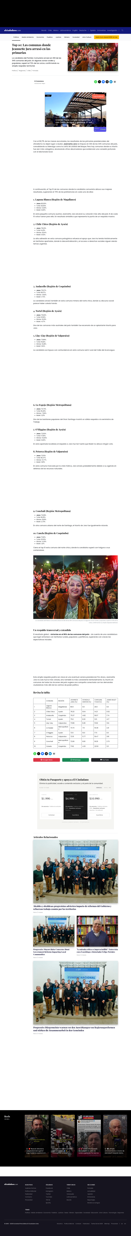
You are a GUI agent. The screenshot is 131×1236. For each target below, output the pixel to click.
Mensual (99, 787)
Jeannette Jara (70, 144)
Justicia (58, 37)
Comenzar (52, 815)
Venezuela (70, 1194)
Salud (66, 1213)
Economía (40, 37)
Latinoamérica (65, 30)
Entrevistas (101, 30)
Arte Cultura (86, 37)
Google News (47, 760)
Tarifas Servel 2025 (97, 1223)
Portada (35, 71)
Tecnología (113, 1213)
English (75, 30)
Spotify (48, 1203)
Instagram (49, 1191)
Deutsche (82, 30)
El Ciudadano (39, 81)
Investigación (112, 30)
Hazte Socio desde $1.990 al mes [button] (106, 37)
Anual (107, 787)
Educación (94, 1213)
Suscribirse (75, 815)
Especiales (78, 1213)
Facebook (49, 1188)
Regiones (22, 71)
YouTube (105, 760)
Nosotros (60, 1223)
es (122, 1223)
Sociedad (76, 37)
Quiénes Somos (30, 1188)
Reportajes (91, 1200)
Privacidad (28, 1200)
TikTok (48, 1200)
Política (16, 37)
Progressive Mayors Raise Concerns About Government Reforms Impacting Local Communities (51, 952)
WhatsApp (76, 760)
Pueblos (50, 37)
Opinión (93, 30)
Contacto (28, 1197)
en (125, 1223)
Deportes (120, 1213)
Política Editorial (30, 1191)
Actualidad (91, 1191)
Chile (50, 30)
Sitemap (107, 1223)
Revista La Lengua (93, 1203)
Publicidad (28, 1194)
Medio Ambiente (28, 37)
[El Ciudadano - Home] (12, 30)
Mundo (43, 30)
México (55, 30)
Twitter (48, 1194)
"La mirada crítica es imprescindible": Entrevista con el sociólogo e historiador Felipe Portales (97, 950)
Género (67, 37)
